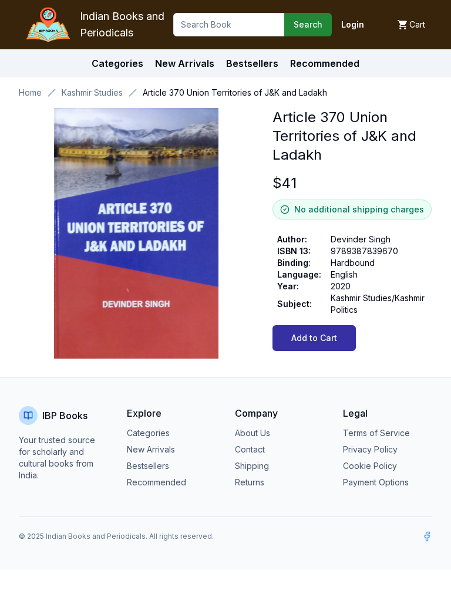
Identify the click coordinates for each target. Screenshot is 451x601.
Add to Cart (314, 338)
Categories (117, 63)
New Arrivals (151, 449)
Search (308, 24)
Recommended (156, 482)
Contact (250, 449)
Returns (249, 482)
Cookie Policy (370, 466)
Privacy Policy (370, 449)
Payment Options (376, 482)
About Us (252, 433)
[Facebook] (427, 536)
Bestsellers (148, 466)
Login (352, 24)
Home (30, 92)
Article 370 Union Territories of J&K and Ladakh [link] (235, 92)
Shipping (252, 466)
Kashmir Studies (92, 92)
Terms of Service (376, 433)
